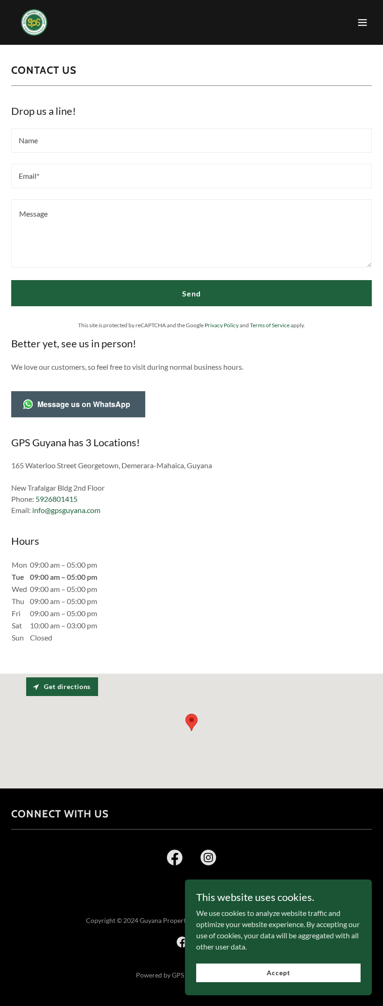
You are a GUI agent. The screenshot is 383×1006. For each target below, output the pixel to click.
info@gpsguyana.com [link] (66, 510)
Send (191, 293)
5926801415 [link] (56, 498)
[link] (34, 22)
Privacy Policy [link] (222, 325)
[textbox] (191, 140)
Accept (278, 973)
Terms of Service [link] (270, 325)
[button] (362, 22)
